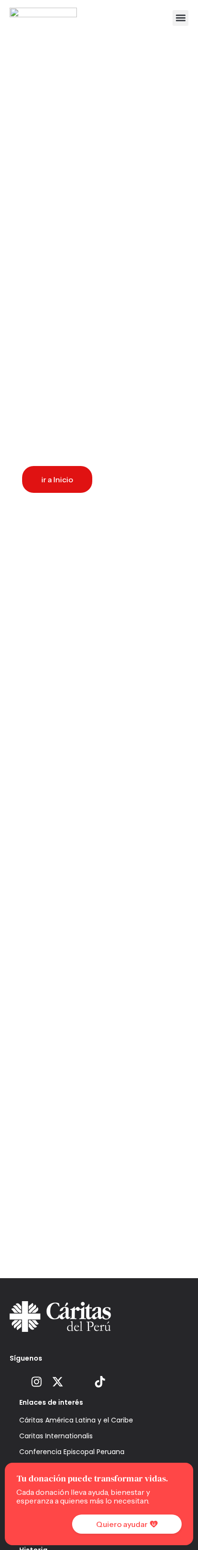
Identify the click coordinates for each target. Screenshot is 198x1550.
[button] (180, 18)
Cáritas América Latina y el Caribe (76, 1420)
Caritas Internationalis (56, 1436)
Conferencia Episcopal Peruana (71, 1452)
